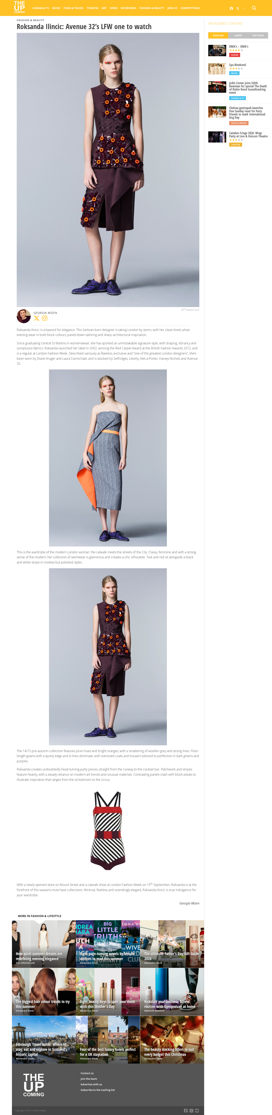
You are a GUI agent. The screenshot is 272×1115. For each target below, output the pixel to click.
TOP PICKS (258, 35)
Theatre (92, 8)
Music (56, 8)
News (113, 8)
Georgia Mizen (45, 313)
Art (104, 8)
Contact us (87, 1073)
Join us (172, 8)
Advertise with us (91, 1084)
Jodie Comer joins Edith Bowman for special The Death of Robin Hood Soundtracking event (248, 87)
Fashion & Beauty (151, 8)
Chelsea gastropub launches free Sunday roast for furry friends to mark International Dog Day (247, 112)
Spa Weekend (237, 64)
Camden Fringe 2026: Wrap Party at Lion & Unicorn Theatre (248, 134)
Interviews (128, 8)
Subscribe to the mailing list (98, 1090)
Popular (218, 35)
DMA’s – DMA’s (238, 46)
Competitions (190, 8)
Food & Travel (74, 8)
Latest (238, 35)
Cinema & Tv (40, 8)
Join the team (89, 1079)
